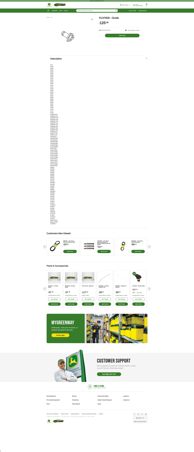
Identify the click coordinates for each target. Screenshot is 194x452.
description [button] (56, 58)
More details (54, 299)
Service (66, 10)
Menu (48, 11)
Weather (141, 418)
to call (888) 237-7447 (97, 0)
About (99, 404)
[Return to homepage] (57, 6)
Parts (60, 10)
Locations (126, 396)
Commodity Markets (141, 421)
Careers (101, 413)
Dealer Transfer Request (105, 400)
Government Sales (103, 396)
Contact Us (126, 400)
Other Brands (76, 404)
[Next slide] (149, 246)
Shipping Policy (75, 413)
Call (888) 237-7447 (109, 374)
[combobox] (97, 10)
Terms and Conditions (52, 413)
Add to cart (122, 35)
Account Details (139, 5)
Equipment (55, 10)
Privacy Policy (65, 413)
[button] (92, 19)
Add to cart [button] (70, 251)
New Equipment (51, 396)
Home (48, 17)
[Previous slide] (44, 246)
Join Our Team (132, 10)
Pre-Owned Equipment (53, 400)
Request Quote (142, 10)
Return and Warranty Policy (89, 413)
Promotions (75, 400)
